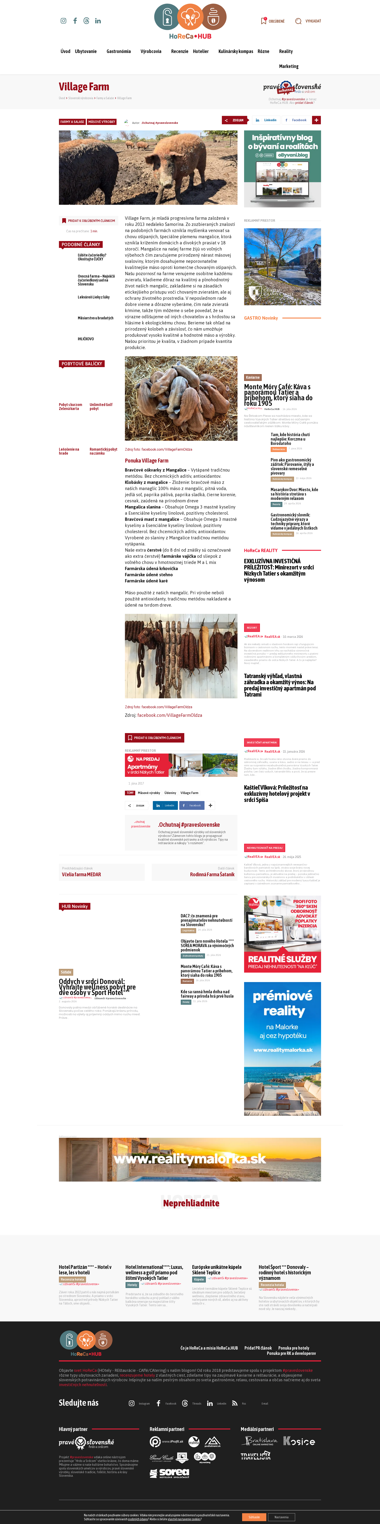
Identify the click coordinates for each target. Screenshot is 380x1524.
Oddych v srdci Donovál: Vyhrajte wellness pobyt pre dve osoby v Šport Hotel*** (97, 987)
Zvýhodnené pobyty (193, 956)
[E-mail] (254, 1403)
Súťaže (66, 972)
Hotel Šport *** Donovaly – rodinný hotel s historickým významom (285, 1272)
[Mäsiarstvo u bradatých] (66, 322)
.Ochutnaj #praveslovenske (159, 122)
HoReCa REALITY (261, 550)
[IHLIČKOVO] (66, 343)
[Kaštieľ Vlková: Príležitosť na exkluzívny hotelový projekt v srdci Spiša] (282, 829)
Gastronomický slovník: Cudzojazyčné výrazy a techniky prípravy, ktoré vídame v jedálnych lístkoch (294, 521)
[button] (306, 21)
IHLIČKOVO (86, 339)
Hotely (186, 1002)
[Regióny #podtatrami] (213, 1451)
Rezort (252, 627)
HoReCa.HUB (272, 409)
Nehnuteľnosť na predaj (264, 847)
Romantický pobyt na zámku (103, 451)
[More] (316, 120)
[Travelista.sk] (255, 1463)
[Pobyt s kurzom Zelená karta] (73, 385)
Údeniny (170, 793)
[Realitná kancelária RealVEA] (193, 1451)
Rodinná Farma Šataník (212, 874)
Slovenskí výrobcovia (80, 98)
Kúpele (199, 1279)
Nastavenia (282, 1517)
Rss (244, 1403)
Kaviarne (187, 981)
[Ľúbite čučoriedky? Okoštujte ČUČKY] (66, 259)
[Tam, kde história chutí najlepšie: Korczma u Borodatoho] (255, 440)
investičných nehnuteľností (83, 1384)
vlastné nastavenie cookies (184, 1519)
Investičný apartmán (262, 742)
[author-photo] (76, 998)
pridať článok (304, 102)
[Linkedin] (97, 21)
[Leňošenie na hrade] (73, 430)
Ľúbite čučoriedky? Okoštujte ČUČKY (92, 257)
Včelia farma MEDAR (81, 874)
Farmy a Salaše (105, 98)
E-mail (265, 1403)
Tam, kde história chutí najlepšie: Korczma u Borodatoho (290, 439)
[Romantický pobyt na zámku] (104, 430)
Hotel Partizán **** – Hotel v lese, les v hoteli (85, 1269)
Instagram (144, 1403)
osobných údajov (138, 1519)
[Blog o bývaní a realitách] (205, 1467)
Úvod (62, 98)
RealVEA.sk (272, 637)
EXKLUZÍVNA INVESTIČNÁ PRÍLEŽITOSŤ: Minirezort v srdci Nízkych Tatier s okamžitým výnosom (279, 570)
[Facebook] (75, 21)
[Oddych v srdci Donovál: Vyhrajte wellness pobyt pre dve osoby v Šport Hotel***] (102, 945)
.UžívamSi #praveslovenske (110, 998)
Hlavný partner (73, 1429)
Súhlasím (254, 1517)
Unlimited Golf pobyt (101, 406)
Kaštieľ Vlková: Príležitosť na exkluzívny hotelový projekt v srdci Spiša (277, 793)
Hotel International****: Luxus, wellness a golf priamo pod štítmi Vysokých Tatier (154, 1272)
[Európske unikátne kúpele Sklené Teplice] (223, 1239)
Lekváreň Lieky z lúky (94, 297)
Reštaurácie (279, 449)
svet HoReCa (85, 1370)
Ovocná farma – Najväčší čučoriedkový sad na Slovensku (96, 280)
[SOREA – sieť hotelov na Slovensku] (169, 1481)
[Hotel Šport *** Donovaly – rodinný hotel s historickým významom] (290, 1239)
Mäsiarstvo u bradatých (95, 318)
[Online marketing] (166, 1451)
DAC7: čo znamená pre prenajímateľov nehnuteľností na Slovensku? (206, 920)
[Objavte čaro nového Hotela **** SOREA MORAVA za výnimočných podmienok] (164, 948)
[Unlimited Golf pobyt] (104, 385)
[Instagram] (63, 21)
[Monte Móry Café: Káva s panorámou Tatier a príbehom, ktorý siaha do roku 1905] (164, 973)
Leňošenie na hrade (69, 451)
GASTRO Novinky (261, 317)
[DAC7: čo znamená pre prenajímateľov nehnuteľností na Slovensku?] (164, 923)
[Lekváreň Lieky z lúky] (66, 301)
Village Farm (189, 793)
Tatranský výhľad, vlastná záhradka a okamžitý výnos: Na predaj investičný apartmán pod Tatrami (280, 685)
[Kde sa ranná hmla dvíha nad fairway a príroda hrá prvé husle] (164, 999)
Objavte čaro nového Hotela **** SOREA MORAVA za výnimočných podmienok (207, 945)
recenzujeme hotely (137, 1375)
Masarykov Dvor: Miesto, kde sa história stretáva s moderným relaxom (294, 494)
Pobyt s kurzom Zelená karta (70, 406)
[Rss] (234, 1403)
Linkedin (221, 1403)
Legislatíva (188, 930)
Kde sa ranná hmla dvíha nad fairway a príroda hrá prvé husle (207, 994)
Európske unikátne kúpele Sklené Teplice (217, 1269)
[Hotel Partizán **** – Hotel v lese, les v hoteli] (90, 1239)
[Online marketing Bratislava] (259, 1449)
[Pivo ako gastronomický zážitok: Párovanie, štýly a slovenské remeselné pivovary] (255, 466)
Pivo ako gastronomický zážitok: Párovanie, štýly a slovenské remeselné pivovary (292, 466)
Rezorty (276, 504)
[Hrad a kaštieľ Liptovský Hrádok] (169, 1467)
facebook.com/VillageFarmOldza (167, 449)
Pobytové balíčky (82, 363)
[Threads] (86, 21)
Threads (196, 1403)
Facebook (171, 1403)
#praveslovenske (293, 99)
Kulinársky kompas (282, 479)
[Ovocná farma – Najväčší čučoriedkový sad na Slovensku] (66, 280)
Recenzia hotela (72, 1279)
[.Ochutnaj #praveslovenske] (128, 122)
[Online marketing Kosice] (299, 1449)
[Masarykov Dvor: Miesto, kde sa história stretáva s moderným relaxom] (255, 495)
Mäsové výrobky (101, 122)
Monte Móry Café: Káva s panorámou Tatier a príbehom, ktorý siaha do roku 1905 (206, 971)
